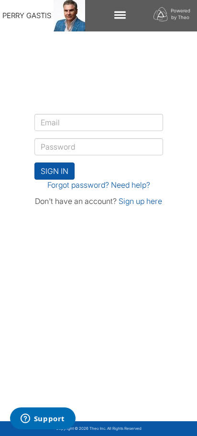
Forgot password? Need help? (98, 185)
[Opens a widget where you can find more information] (43, 419)
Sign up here (140, 201)
